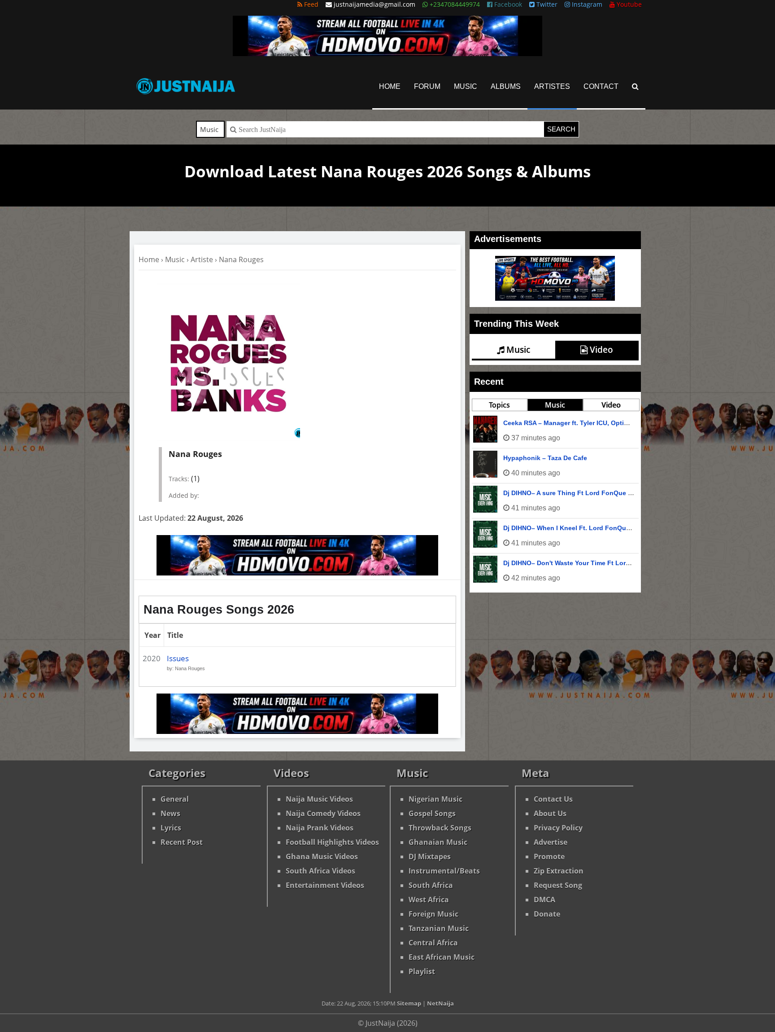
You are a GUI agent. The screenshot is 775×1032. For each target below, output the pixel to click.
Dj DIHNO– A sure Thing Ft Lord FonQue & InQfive (579, 492)
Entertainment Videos (325, 885)
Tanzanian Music (439, 928)
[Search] (635, 86)
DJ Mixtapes (430, 856)
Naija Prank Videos (319, 828)
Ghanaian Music (438, 842)
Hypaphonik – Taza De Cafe (545, 457)
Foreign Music (433, 914)
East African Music (442, 957)
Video (600, 349)
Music (465, 86)
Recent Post (182, 842)
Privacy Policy (558, 828)
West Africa (429, 900)
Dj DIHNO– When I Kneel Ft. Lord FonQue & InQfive (581, 527)
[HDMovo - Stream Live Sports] (387, 53)
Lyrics (171, 828)
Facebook (507, 4)
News (170, 813)
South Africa (431, 885)
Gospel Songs (432, 813)
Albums (506, 86)
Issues (178, 658)
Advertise (550, 842)
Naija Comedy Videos (323, 813)
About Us (550, 813)
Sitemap (409, 1003)
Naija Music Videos (319, 799)
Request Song (558, 885)
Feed (310, 4)
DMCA (544, 900)
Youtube (628, 4)
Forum (427, 86)
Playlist (422, 971)
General (175, 799)
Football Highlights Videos (332, 842)
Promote (549, 856)
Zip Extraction (558, 871)
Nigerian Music (435, 799)
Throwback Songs (440, 828)
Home (390, 86)
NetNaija (440, 1003)
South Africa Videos (320, 871)
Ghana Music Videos (322, 856)
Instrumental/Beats (444, 871)
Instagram (586, 4)
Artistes (552, 86)
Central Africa (433, 943)
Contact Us (553, 799)
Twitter (546, 4)
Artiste (202, 259)
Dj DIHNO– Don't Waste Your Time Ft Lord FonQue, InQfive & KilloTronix (613, 563)
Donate (547, 914)
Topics (499, 404)
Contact (600, 86)
